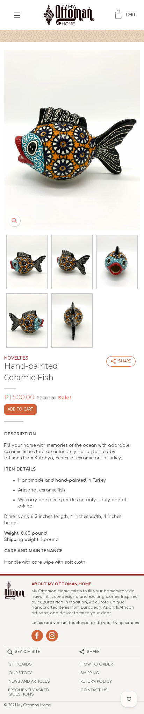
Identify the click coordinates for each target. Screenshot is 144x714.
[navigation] (17, 15)
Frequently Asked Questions (28, 692)
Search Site (27, 652)
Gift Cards (20, 664)
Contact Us (94, 690)
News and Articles (29, 681)
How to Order (96, 664)
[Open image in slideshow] (72, 140)
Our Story (20, 673)
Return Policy (96, 681)
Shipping (89, 673)
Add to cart (20, 409)
